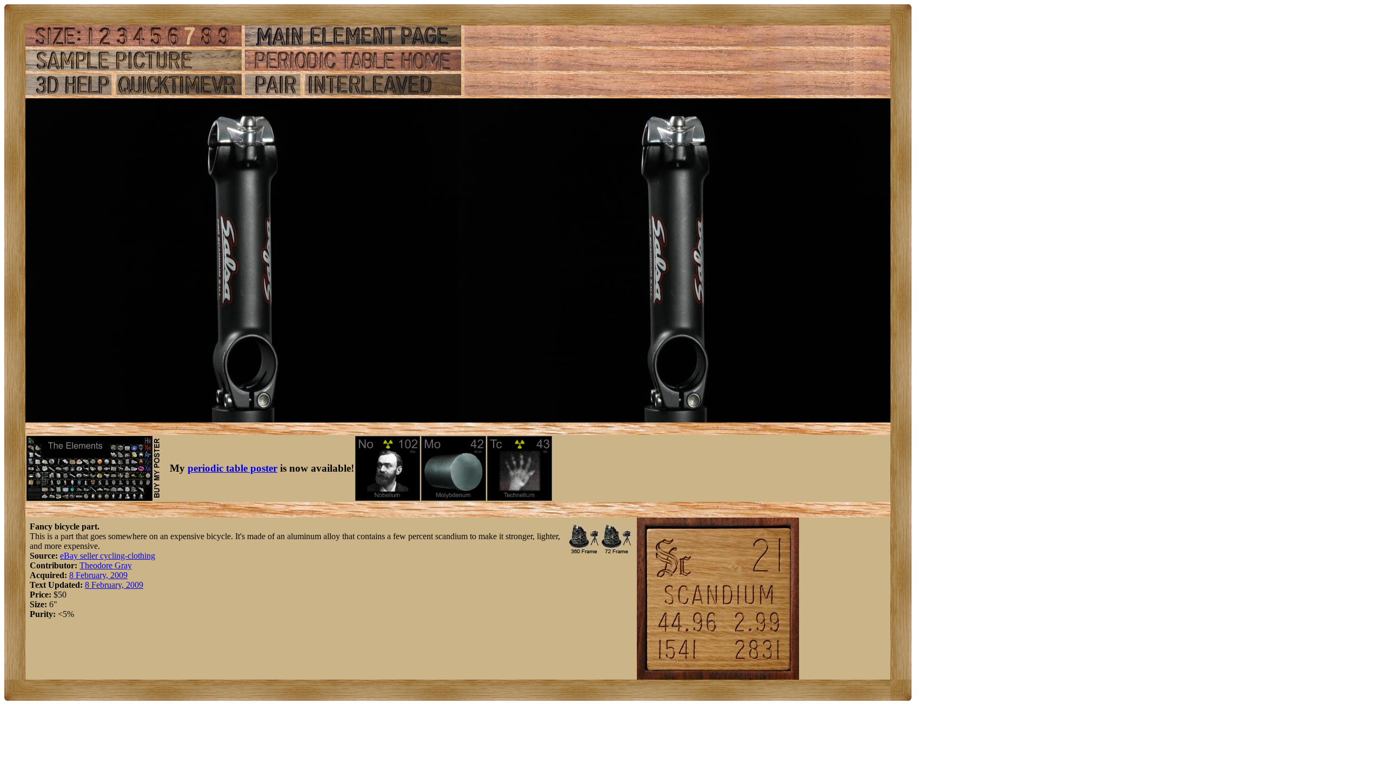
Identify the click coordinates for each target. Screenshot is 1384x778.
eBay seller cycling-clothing (107, 555)
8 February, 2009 (98, 575)
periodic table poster (232, 468)
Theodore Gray (105, 565)
